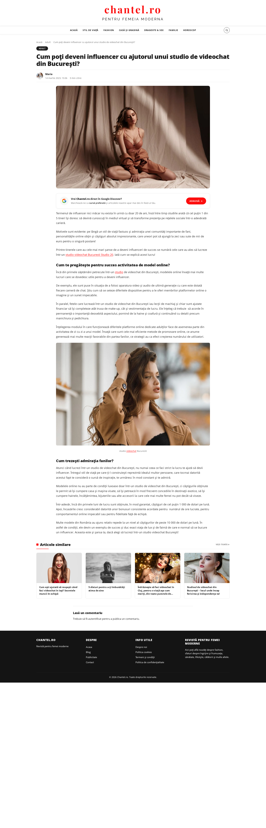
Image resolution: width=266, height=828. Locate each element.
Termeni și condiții (145, 657)
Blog (88, 652)
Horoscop (189, 30)
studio (119, 272)
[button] (227, 30)
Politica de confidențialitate (149, 662)
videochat (131, 451)
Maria (48, 74)
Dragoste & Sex (154, 30)
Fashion (108, 30)
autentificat (94, 618)
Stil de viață (90, 30)
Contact (90, 662)
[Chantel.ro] (133, 13)
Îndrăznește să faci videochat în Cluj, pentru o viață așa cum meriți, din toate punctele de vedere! (156, 592)
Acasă (74, 30)
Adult (48, 42)
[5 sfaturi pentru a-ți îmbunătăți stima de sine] (108, 568)
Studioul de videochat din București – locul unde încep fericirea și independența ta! (203, 590)
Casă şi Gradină (129, 30)
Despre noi (141, 647)
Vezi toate (222, 544)
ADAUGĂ (196, 200)
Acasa (89, 647)
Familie (173, 30)
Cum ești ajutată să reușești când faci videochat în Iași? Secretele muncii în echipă (58, 590)
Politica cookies (143, 652)
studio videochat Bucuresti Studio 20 (89, 254)
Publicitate (91, 657)
